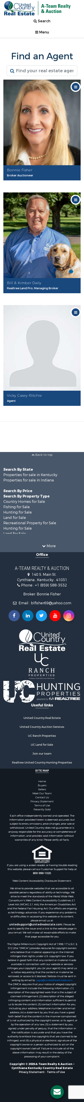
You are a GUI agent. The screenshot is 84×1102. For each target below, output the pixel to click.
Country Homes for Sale (24, 501)
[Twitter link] (41, 615)
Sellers (42, 789)
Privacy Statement (42, 801)
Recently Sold (42, 809)
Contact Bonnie (43, 183)
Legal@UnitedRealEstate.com (54, 980)
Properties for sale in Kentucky (30, 475)
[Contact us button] (57, 1092)
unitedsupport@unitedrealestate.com (35, 924)
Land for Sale (14, 517)
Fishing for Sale (16, 507)
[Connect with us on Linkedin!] (27, 615)
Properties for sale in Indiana (28, 480)
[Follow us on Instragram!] (68, 615)
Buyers (42, 785)
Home (42, 781)
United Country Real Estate (42, 718)
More (51, 546)
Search (43, 21)
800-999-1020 (42, 873)
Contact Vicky (43, 409)
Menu (43, 32)
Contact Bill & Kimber (43, 296)
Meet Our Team (42, 793)
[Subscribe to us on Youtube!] (55, 615)
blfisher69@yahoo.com (51, 603)
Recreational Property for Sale (29, 523)
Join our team (42, 753)
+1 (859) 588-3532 (51, 585)
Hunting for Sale (17, 512)
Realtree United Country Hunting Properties (42, 762)
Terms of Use (42, 805)
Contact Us (42, 797)
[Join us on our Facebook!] (14, 615)
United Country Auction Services (42, 727)
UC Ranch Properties (42, 736)
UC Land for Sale (42, 745)
